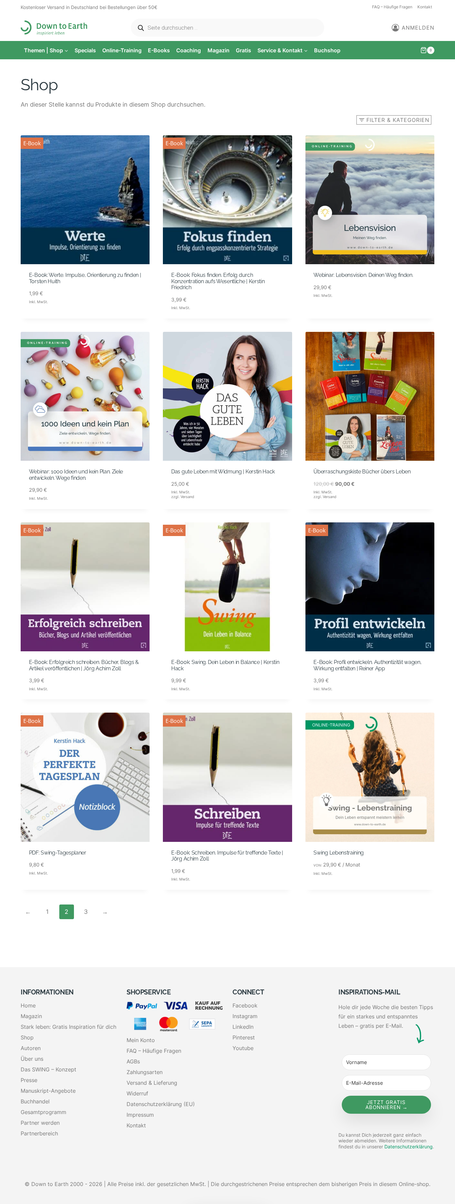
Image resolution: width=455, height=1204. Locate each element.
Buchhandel (35, 1101)
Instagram (244, 1016)
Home (28, 1005)
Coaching (188, 50)
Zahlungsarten (145, 1072)
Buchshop (327, 50)
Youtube (242, 1048)
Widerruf (137, 1093)
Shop (27, 1037)
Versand (187, 497)
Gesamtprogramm (43, 1112)
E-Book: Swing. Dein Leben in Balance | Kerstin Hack (225, 665)
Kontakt (424, 6)
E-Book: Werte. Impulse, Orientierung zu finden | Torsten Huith (85, 278)
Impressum (140, 1114)
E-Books (159, 50)
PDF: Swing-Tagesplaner (57, 853)
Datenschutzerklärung (408, 1146)
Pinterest (243, 1037)
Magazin (218, 50)
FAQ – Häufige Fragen (392, 6)
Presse (29, 1080)
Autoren (31, 1048)
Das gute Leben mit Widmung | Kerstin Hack (223, 471)
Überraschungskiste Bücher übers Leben (361, 471)
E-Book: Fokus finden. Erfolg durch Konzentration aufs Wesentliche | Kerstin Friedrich (217, 281)
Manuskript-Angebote (48, 1090)
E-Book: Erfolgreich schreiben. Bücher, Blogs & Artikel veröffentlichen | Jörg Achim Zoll (84, 665)
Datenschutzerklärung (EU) (161, 1104)
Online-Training (122, 50)
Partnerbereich (39, 1133)
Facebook (244, 1005)
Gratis (243, 50)
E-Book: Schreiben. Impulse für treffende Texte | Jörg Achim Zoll (227, 856)
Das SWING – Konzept (48, 1069)
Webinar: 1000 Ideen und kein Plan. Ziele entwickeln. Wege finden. (76, 474)
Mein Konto (141, 1040)
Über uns (32, 1058)
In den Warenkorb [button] (54, 318)
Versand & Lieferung (152, 1082)
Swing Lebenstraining (338, 853)
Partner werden (40, 1122)
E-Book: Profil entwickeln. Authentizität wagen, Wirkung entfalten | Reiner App (367, 665)
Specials (85, 50)
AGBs (133, 1061)
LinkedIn (242, 1026)
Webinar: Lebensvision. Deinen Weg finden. (363, 275)
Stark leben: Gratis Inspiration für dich (68, 1026)
